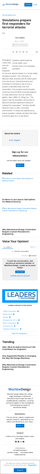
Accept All (20, 470)
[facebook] (13, 52)
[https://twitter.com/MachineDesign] (21, 442)
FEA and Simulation (9, 15)
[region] (20, 251)
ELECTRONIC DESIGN (27, 452)
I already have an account (20, 276)
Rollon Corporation (9, 323)
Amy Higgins (20, 37)
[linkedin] (17, 52)
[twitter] (20, 52)
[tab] (7, 247)
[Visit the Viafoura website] (33, 255)
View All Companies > (20, 333)
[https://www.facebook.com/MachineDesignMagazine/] (16, 442)
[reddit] (23, 52)
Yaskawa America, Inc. (11, 329)
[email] (27, 52)
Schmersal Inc (8, 326)
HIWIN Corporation (9, 311)
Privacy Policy (32, 465)
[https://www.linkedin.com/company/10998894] (18, 442)
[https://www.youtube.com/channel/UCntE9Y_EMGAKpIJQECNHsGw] (23, 442)
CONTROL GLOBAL (12, 452)
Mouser (5, 317)
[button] (3, 4)
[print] (37, 52)
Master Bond (7, 314)
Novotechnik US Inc (10, 320)
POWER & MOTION (20, 454)
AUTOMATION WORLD (20, 450)
